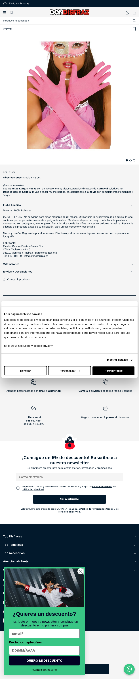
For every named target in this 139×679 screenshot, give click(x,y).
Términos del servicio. (69, 512)
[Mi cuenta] (127, 12)
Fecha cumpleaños (25, 642)
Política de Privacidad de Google (96, 509)
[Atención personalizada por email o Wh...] (33, 387)
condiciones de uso (102, 486)
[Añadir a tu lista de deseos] (134, 29)
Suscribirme (69, 499)
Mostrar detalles (117, 359)
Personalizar (67, 370)
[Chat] (129, 669)
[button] (4, 12)
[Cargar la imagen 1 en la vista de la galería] (127, 160)
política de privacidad (33, 489)
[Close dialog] (80, 571)
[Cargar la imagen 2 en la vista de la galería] (130, 160)
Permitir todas (114, 370)
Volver (7, 29)
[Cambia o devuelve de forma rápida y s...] (105, 387)
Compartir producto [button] (18, 279)
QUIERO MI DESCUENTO (44, 660)
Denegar (25, 370)
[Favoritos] (11, 12)
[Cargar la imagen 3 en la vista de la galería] (134, 160)
